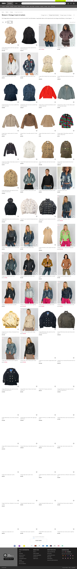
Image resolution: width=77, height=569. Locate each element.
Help (20, 551)
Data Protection (21, 561)
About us (34, 551)
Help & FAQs (69, 0)
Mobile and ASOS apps (51, 551)
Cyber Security (35, 558)
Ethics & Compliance (22, 563)
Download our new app (60, 0)
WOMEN (10, 3)
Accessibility (73, 567)
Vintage (11, 12)
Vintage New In (44, 15)
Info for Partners (49, 558)
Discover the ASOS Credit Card (52, 560)
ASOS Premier (21, 556)
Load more (38, 540)
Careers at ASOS (36, 553)
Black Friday (49, 556)
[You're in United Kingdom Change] (73, 1)
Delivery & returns (22, 555)
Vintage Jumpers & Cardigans (66, 15)
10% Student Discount (22, 558)
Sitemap (20, 560)
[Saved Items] (71, 3)
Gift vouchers (49, 553)
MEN (16, 3)
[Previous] (40, 15)
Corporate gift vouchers (51, 555)
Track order (21, 553)
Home (3, 12)
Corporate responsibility (37, 555)
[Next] (74, 15)
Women (7, 12)
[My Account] (68, 3)
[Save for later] (18, 45)
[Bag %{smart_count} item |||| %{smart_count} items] (73, 3)
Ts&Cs (70, 567)
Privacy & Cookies (65, 567)
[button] (65, 555)
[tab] (4, 6)
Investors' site (35, 556)
